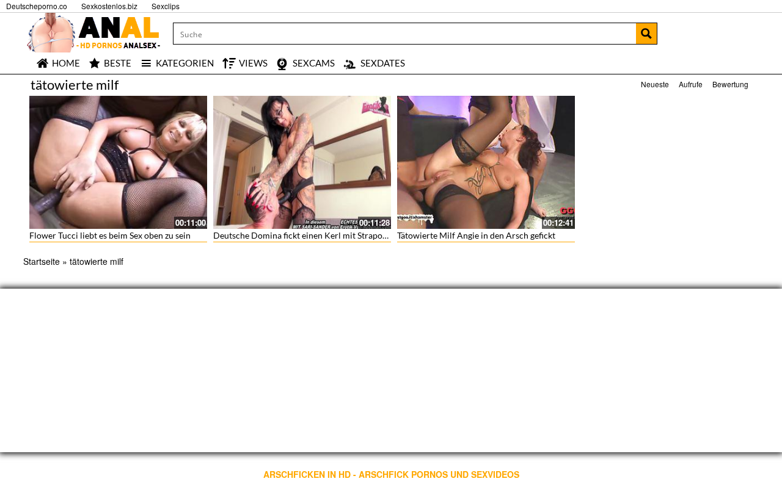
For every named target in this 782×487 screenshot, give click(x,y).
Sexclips (166, 5)
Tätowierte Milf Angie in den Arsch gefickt (476, 235)
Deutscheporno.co (36, 5)
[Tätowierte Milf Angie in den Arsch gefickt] (486, 162)
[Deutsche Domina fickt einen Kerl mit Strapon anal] (302, 162)
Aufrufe (691, 84)
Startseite (41, 261)
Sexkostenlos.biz (109, 5)
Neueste (655, 84)
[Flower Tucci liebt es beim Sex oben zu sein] (118, 162)
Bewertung (730, 84)
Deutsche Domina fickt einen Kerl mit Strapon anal (309, 235)
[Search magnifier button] (646, 33)
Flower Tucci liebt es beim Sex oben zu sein (110, 235)
